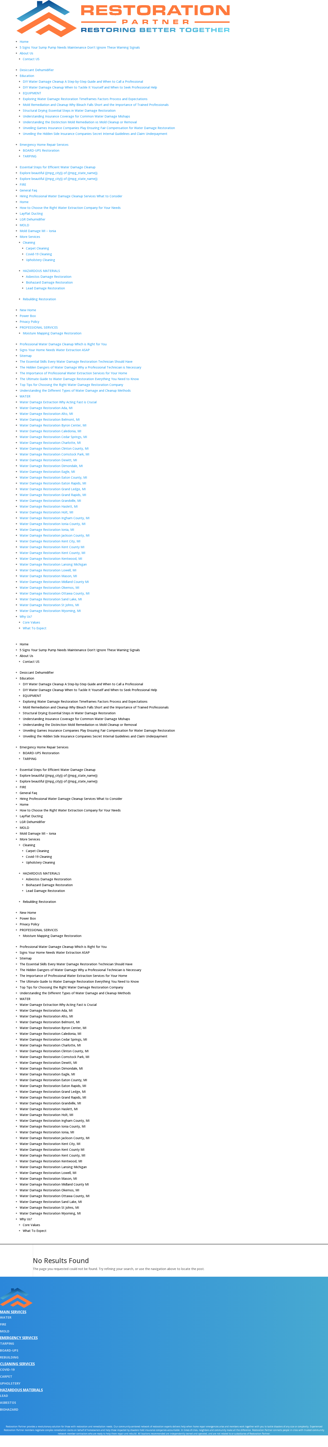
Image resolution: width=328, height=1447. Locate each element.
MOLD (24, 225)
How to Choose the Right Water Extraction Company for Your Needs (70, 208)
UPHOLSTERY (10, 1383)
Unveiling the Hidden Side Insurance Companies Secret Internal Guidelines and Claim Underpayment (95, 134)
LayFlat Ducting (31, 213)
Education (27, 76)
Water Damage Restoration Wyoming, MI (50, 611)
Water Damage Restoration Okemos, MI (49, 587)
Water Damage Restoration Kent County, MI (52, 553)
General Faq (28, 190)
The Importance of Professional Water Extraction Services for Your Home (73, 373)
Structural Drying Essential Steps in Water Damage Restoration (69, 110)
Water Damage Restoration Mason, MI (48, 576)
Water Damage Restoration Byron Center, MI (53, 425)
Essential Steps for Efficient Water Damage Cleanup (57, 167)
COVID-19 (7, 1369)
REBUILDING (9, 1357)
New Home (28, 310)
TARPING (29, 156)
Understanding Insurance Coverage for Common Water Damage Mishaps (76, 116)
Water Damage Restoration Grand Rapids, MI (53, 495)
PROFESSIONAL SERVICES (39, 327)
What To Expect (34, 628)
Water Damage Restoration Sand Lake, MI (51, 599)
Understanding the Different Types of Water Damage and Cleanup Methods (75, 390)
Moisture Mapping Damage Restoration (52, 333)
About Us (26, 53)
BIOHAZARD (9, 1409)
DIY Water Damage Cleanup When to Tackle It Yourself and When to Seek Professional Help (90, 87)
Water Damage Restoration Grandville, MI (50, 500)
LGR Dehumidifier (32, 219)
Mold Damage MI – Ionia (38, 231)
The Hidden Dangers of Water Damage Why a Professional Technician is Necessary (80, 367)
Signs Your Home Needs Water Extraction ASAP (55, 350)
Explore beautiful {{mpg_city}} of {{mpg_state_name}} (59, 173)
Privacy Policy (29, 321)
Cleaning (29, 242)
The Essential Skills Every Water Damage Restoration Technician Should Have (76, 361)
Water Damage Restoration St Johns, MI (49, 605)
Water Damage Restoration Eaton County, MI (53, 477)
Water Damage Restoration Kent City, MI (50, 541)
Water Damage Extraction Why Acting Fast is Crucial (58, 402)
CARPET (6, 1376)
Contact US (31, 59)
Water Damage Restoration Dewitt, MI (48, 460)
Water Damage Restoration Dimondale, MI (51, 466)
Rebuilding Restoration (39, 299)
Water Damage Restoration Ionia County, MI (52, 524)
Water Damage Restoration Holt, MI (46, 512)
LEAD (4, 1395)
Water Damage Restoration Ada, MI (46, 408)
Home (24, 41)
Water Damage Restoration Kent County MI (52, 547)
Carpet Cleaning (37, 248)
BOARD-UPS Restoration (41, 150)
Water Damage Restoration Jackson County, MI (54, 535)
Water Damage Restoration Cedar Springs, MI (53, 437)
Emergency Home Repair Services (44, 144)
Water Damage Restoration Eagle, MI (47, 471)
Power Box (28, 316)
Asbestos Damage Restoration (48, 276)
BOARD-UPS (9, 1350)
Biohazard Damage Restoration (49, 282)
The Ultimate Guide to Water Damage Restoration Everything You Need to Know (79, 379)
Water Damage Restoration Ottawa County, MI (54, 593)
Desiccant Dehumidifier (37, 70)
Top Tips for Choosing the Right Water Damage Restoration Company (71, 385)
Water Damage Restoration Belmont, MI (50, 419)
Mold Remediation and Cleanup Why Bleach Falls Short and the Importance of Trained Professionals (96, 105)
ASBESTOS (8, 1402)
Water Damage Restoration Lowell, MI (48, 570)
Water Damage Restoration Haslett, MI (49, 506)
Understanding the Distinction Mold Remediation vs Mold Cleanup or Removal (80, 122)
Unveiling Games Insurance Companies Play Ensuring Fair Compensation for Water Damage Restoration (99, 128)
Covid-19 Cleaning (39, 254)
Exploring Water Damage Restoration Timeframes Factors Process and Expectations (85, 99)
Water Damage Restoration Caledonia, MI (50, 431)
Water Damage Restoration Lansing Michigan (53, 564)
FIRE (23, 184)
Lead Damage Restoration (45, 288)
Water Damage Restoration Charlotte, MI (50, 442)
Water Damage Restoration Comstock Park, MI (54, 454)
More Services (30, 237)
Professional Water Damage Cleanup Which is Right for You (63, 344)
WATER (25, 396)
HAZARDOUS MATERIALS (41, 271)
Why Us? (26, 616)
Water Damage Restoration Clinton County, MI (54, 448)
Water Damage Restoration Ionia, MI (47, 529)
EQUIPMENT (32, 93)
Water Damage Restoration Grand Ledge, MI (53, 489)
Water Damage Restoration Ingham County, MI (54, 518)
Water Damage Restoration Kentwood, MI (51, 558)
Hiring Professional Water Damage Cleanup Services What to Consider (71, 196)
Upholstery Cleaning (40, 260)
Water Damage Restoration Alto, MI (46, 414)
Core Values (31, 622)
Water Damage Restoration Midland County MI (54, 582)
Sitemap (26, 356)
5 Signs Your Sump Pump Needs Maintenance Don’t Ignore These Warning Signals (80, 47)
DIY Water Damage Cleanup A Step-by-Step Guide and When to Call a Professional (83, 81)
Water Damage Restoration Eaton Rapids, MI (53, 483)
